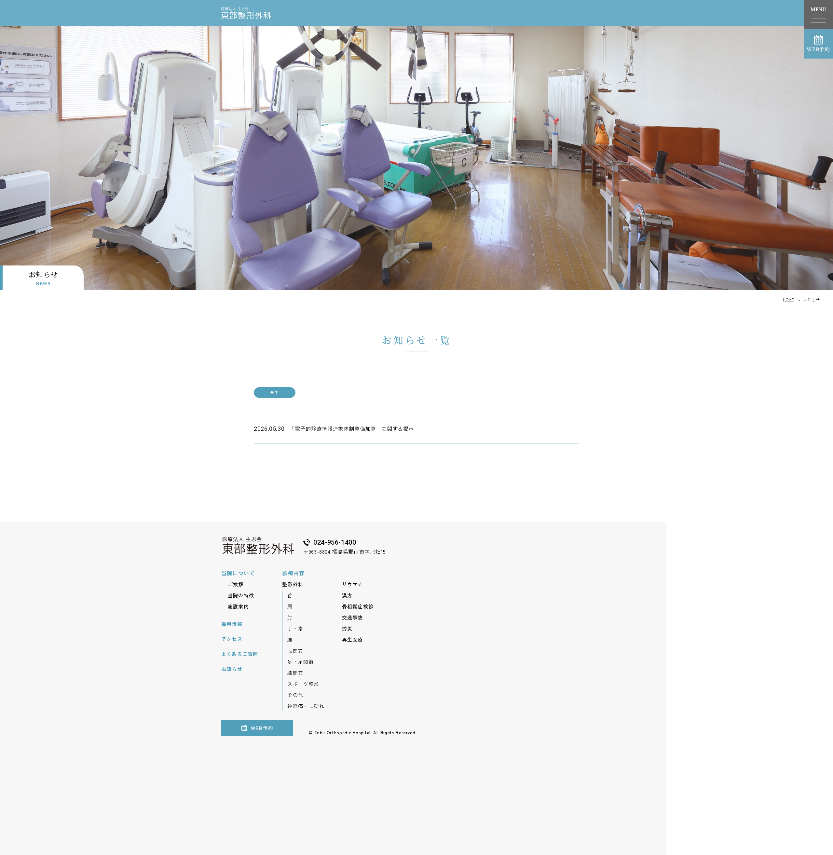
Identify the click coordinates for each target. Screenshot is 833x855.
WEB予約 (818, 49)
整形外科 (292, 584)
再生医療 (352, 639)
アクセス (231, 638)
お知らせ (231, 668)
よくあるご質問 (239, 653)
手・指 (295, 628)
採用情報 (231, 623)
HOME (788, 299)
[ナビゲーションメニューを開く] (818, 19)
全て (274, 392)
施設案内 (238, 606)
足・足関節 (300, 661)
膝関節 (295, 672)
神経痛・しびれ (305, 705)
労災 (347, 628)
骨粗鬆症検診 (358, 606)
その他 (295, 694)
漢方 (347, 595)
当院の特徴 (241, 595)
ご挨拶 (236, 584)
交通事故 (352, 617)
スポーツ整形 (303, 683)
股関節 (295, 650)
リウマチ (352, 584)
